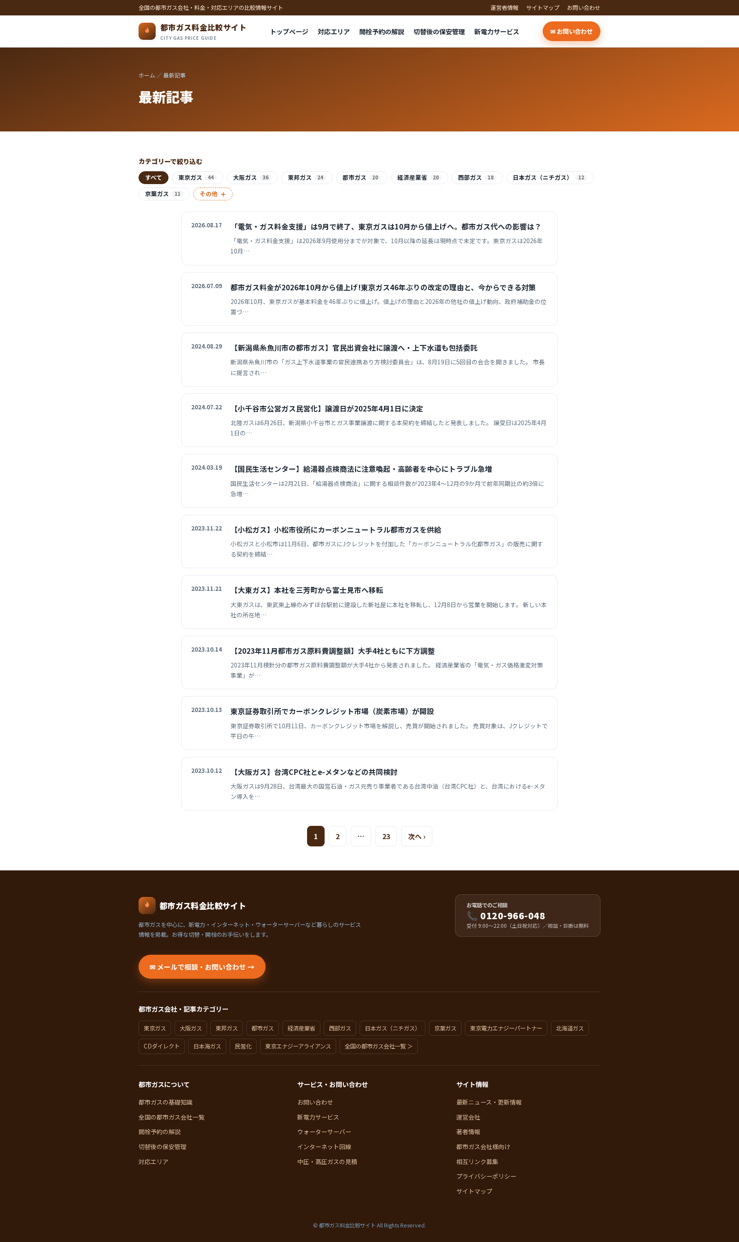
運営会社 (468, 1117)
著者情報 (468, 1131)
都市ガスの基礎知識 (165, 1102)
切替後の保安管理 (439, 31)
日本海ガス (207, 1046)
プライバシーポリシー (486, 1176)
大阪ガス (251, 177)
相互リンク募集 (477, 1161)
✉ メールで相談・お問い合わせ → (202, 967)
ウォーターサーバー (324, 1131)
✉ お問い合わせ (571, 31)
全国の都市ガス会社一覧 (171, 1117)
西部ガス (476, 177)
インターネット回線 (324, 1146)
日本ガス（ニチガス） (548, 177)
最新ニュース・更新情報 (489, 1102)
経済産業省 (418, 177)
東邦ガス (305, 177)
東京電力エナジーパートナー (506, 1028)
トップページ (289, 31)
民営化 (243, 1046)
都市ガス (360, 177)
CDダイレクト (162, 1046)
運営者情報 (504, 7)
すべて (153, 177)
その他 (213, 193)
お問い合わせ (583, 7)
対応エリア (334, 31)
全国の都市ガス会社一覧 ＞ (379, 1046)
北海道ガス (570, 1028)
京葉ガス (162, 193)
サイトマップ (542, 7)
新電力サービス (496, 31)
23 (386, 836)
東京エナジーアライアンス (298, 1046)
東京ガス (196, 177)
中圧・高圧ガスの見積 (327, 1161)
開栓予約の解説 (381, 31)
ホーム (147, 75)
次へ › (417, 836)
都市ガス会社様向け (483, 1146)
